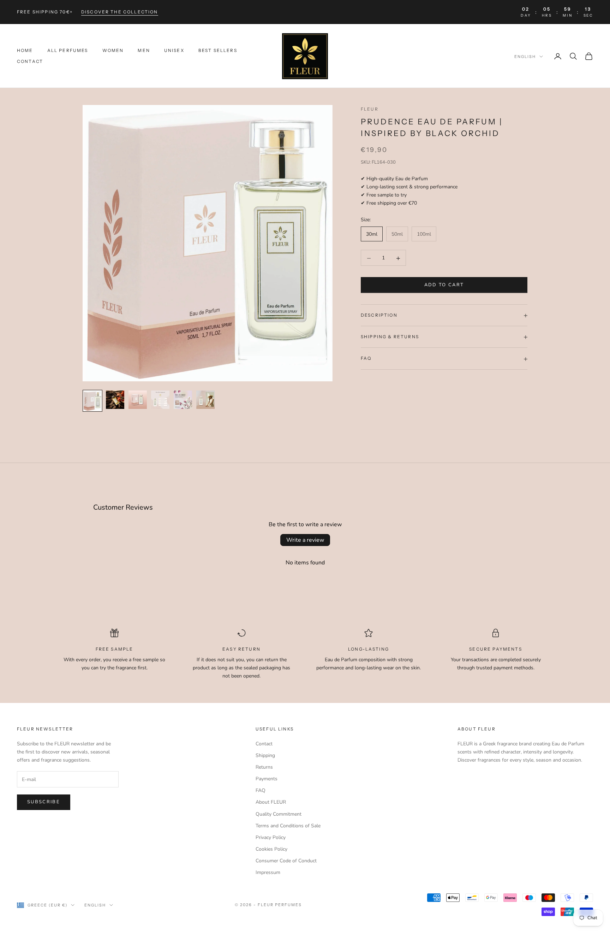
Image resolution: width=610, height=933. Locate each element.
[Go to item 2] (115, 400)
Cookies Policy (271, 849)
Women (113, 50)
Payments (266, 778)
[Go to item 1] (92, 401)
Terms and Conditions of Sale (288, 825)
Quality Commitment (278, 814)
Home (25, 50)
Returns (264, 767)
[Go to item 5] (183, 400)
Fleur (369, 109)
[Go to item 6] (205, 400)
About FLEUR (271, 802)
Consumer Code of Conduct (286, 860)
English (525, 56)
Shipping (265, 755)
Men (144, 50)
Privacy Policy (271, 837)
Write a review (305, 540)
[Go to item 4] (160, 400)
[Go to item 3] (138, 400)
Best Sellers (217, 50)
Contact (30, 61)
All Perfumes (67, 50)
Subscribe (43, 802)
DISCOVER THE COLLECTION (119, 11)
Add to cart (444, 285)
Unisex (174, 50)
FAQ (260, 790)
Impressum (268, 872)
